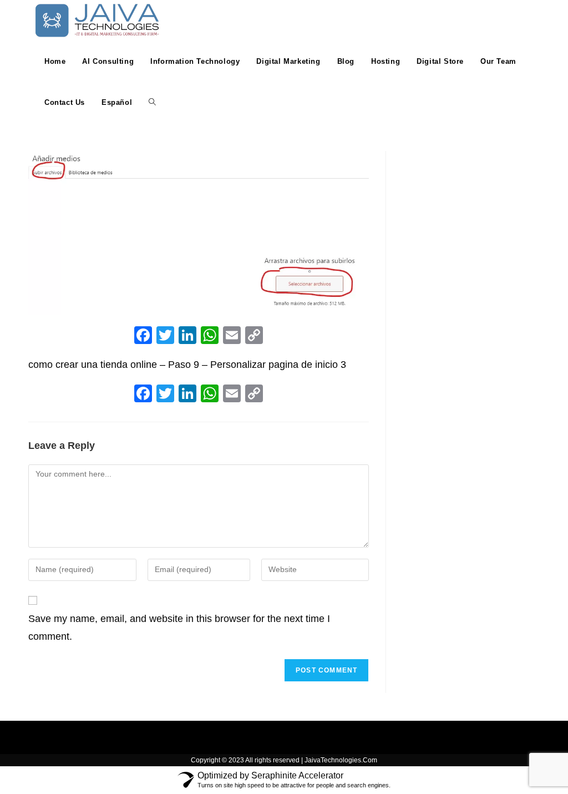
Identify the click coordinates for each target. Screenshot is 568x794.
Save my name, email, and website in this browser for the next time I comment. (179, 627)
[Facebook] (143, 336)
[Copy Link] (254, 336)
